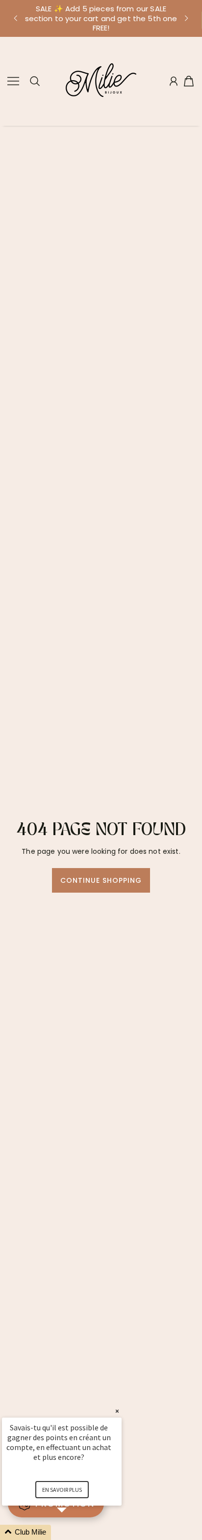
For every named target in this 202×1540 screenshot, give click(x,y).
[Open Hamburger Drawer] (13, 81)
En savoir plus (62, 1489)
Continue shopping (101, 880)
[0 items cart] (189, 81)
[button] (15, 18)
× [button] (117, 1411)
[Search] (35, 81)
